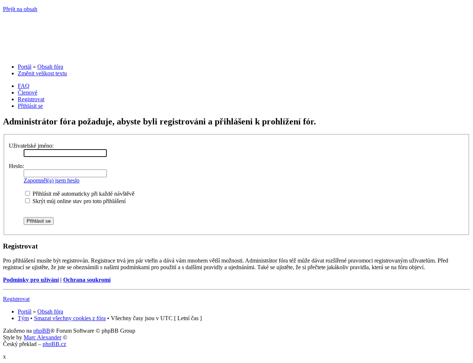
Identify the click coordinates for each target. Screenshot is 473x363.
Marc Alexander (42, 337)
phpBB (41, 331)
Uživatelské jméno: (31, 146)
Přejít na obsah (20, 9)
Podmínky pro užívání (31, 280)
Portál (24, 67)
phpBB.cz (54, 344)
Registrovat (31, 99)
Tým (23, 318)
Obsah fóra (50, 67)
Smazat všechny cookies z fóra (70, 318)
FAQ (24, 86)
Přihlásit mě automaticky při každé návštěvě (83, 194)
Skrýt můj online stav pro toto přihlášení (78, 201)
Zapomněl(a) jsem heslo (51, 180)
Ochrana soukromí (86, 280)
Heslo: (16, 166)
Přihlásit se (30, 106)
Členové (27, 92)
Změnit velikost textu (42, 73)
